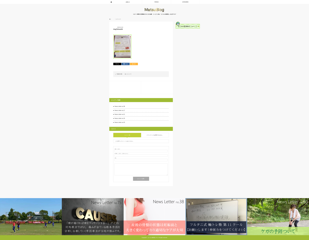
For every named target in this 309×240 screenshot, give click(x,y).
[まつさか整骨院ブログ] (154, 11)
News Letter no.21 (120, 114)
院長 (121, 74)
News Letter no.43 (120, 122)
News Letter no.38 (120, 106)
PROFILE (156, 2)
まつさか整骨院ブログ (153, 237)
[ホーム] (111, 2)
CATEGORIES (185, 2)
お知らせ (128, 2)
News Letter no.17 (120, 110)
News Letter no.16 (120, 118)
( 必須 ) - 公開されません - (122, 153)
